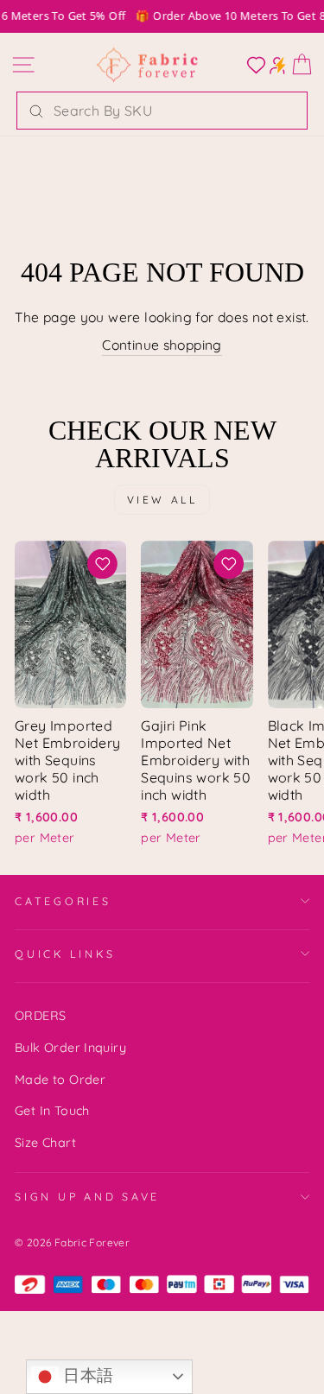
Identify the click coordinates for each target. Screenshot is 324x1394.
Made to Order (60, 1079)
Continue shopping (162, 344)
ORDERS (40, 1015)
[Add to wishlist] (102, 564)
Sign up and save (87, 1196)
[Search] (36, 110)
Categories (63, 901)
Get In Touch (52, 1110)
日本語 (86, 1375)
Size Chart (45, 1142)
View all (162, 499)
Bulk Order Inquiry (70, 1047)
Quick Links (65, 953)
